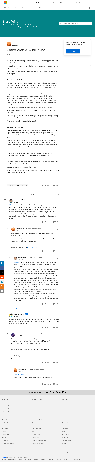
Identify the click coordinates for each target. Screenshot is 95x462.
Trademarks (43, 459)
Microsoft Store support (37, 408)
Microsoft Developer (36, 434)
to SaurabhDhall (36, 228)
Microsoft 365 (5, 440)
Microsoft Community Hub (10, 8)
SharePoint (39, 8)
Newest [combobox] (58, 194)
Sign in (73, 51)
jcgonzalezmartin (19, 314)
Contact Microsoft (12, 459)
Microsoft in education (67, 402)
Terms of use (36, 459)
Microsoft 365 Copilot (7, 449)
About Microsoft (65, 434)
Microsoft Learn (35, 437)
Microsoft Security (6, 434)
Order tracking (35, 414)
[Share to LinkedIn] (47, 392)
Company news (65, 437)
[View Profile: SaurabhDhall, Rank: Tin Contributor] (11, 201)
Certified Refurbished (36, 417)
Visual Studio (35, 452)
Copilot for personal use (7, 414)
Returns (33, 411)
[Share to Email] (66, 392)
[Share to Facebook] (50, 392)
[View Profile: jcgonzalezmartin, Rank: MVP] (11, 315)
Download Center (36, 405)
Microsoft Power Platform (8, 443)
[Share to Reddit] (57, 392)
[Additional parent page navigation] (20, 8)
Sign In (88, 3)
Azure (33, 431)
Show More (19, 309)
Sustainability (65, 452)
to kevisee (39, 257)
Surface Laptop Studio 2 (7, 408)
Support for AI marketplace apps (39, 440)
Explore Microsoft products (8, 419)
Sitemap (4, 459)
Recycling (59, 459)
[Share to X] (54, 392)
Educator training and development (70, 417)
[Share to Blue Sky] (60, 392)
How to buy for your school (68, 414)
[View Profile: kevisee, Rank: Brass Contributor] (9, 44)
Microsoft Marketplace (37, 446)
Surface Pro (4, 402)
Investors (64, 443)
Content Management (29, 8)
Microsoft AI (5, 431)
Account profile (35, 402)
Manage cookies (27, 459)
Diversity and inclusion (67, 446)
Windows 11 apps (6, 422)
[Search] (76, 3)
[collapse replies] (5, 200)
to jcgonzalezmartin (41, 334)
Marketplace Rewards (37, 449)
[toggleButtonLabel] (89, 8)
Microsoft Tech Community (38, 443)
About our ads (66, 459)
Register (81, 3)
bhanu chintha (20, 334)
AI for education (65, 422)
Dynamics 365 (5, 437)
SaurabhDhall (18, 200)
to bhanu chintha (39, 369)
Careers (63, 431)
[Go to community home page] (5, 2)
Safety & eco (51, 459)
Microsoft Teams (6, 446)
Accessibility (64, 449)
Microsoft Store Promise (37, 419)
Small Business (5, 452)
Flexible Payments (36, 422)
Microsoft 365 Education (67, 411)
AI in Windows (5, 417)
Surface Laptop (5, 405)
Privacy (20, 459)
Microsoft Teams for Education (68, 408)
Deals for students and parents (69, 419)
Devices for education (66, 405)
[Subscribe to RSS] (63, 392)
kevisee (14, 43)
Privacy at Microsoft (66, 440)
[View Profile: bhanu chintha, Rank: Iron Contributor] (13, 335)
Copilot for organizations (7, 411)
